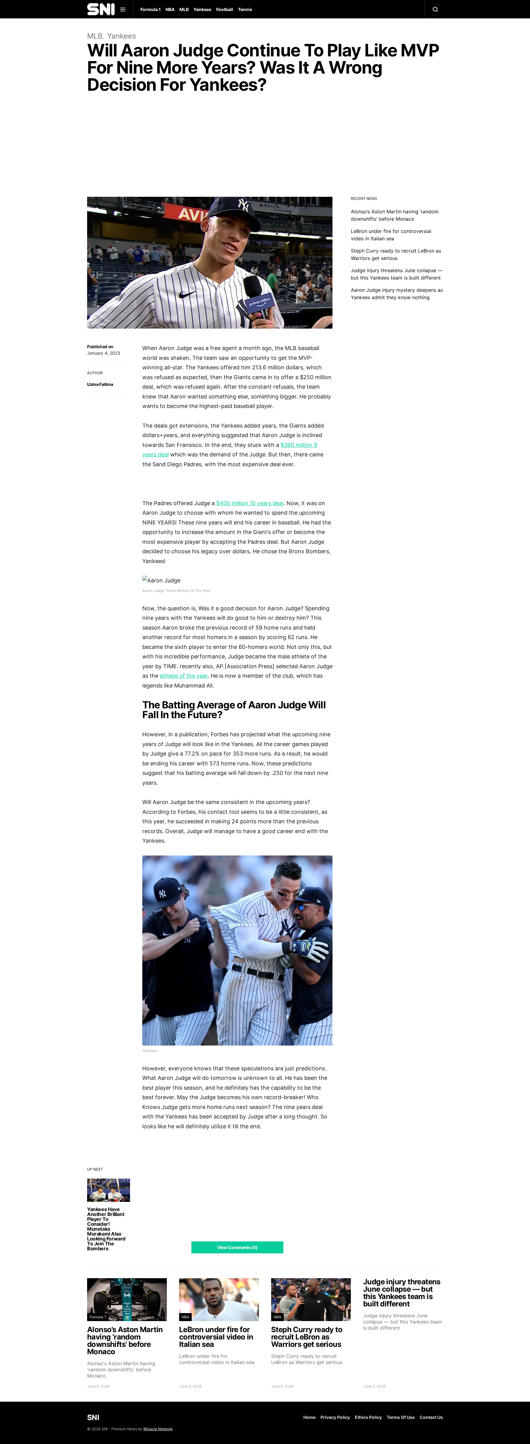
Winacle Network (158, 1429)
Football (224, 9)
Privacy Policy (335, 1417)
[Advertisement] (265, 146)
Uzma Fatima (100, 384)
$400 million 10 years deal (249, 503)
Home (309, 1417)
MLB (184, 9)
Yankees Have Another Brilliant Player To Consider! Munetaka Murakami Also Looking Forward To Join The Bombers (106, 1229)
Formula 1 (150, 9)
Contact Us (431, 1417)
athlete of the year (184, 675)
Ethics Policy (368, 1417)
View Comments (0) (237, 1247)
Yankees (202, 9)
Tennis (245, 9)
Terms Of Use (401, 1417)
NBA (170, 9)
